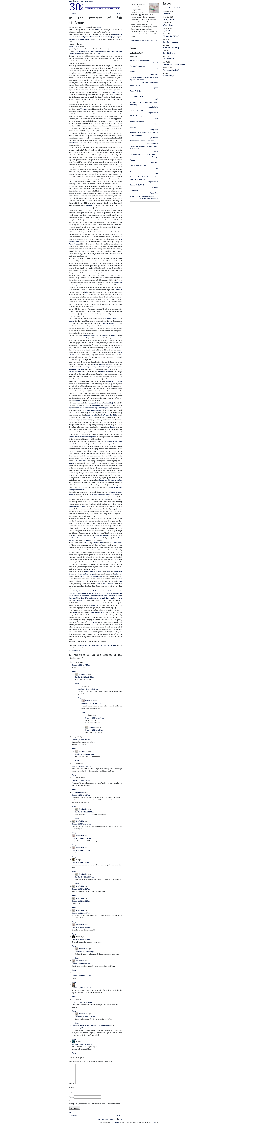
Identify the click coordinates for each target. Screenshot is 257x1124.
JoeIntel (71, 321)
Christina (155, 151)
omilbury (155, 124)
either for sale (74, 596)
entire (120, 591)
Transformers (100, 51)
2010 (173, 7)
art (74, 535)
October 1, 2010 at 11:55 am (81, 766)
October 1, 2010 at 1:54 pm (81, 781)
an (116, 591)
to (101, 323)
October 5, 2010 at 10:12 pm (81, 976)
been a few (103, 480)
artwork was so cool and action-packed (82, 437)
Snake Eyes (115, 92)
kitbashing (96, 405)
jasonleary (154, 138)
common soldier (105, 372)
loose (86, 335)
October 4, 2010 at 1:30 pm (94, 730)
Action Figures (74, 46)
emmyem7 (154, 162)
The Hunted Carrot (136, 110)
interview (72, 540)
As (69, 591)
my (90, 591)
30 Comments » (74, 650)
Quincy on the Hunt (137, 121)
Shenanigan (134, 190)
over (108, 494)
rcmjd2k (155, 187)
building (86, 405)
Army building (90, 367)
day (77, 591)
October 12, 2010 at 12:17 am (82, 1002)
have (119, 596)
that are (119, 593)
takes (100, 591)
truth (99, 27)
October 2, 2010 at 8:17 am (81, 889)
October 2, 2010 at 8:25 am (81, 901)
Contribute (113, 1119)
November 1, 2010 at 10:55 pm (82, 1044)
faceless (71, 372)
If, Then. (166, 31)
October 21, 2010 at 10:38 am (85, 1017)
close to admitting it (105, 37)
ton (85, 543)
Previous (74, 13)
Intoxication (168, 59)
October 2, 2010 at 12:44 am (81, 824)
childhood (92, 598)
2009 (178, 7)
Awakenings (168, 75)
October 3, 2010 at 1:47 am (81, 913)
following (94, 612)
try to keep (118, 598)
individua (78, 372)
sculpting (97, 410)
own (92, 410)
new (99, 408)
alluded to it (73, 37)
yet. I (115, 596)
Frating (132, 160)
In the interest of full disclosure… (142, 196)
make (87, 408)
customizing (108, 403)
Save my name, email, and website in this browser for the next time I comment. (95, 1104)
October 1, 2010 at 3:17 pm (81, 795)
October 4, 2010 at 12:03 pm (94, 718)
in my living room (106, 598)
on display (109, 596)
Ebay (87, 292)
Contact (105, 1119)
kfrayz (156, 88)
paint (107, 408)
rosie (156, 99)
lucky (87, 571)
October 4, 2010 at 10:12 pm (84, 952)
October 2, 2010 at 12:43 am (84, 812)
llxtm (156, 174)
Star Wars (79, 51)
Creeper (132, 72)
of (71, 591)
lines (79, 54)
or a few (83, 596)
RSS (99, 1119)
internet (119, 290)
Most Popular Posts (99, 645)
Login (120, 1119)
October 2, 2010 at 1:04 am (84, 754)
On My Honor (169, 19)
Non (82, 598)
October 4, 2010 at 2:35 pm (81, 927)
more (120, 51)
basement (94, 593)
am (97, 30)
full (109, 591)
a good (78, 593)
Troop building (104, 367)
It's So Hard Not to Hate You (140, 60)
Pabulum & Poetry (171, 47)
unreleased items (91, 538)
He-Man (91, 51)
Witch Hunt (112, 645)
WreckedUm (83, 674)
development (97, 576)
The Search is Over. (136, 97)
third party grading (115, 480)
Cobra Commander (75, 143)
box (83, 432)
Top (70, 1112)
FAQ (81, 1)
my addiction (93, 605)
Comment (72, 1083)
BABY (74, 612)
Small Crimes (169, 53)
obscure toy (73, 54)
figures (95, 335)
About (76, 1)
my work (101, 612)
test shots (117, 543)
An (157, 68)
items (106, 499)
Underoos (83, 109)
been (95, 494)
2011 (168, 7)
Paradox (166, 14)
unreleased (118, 571)
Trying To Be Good (136, 91)
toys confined (76, 600)
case (74, 598)
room (113, 591)
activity (96, 403)
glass (70, 598)
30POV (152, 1122)
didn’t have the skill (108, 415)
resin (120, 581)
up (104, 591)
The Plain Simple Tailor (150, 82)
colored (95, 543)
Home (71, 1)
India (83, 506)
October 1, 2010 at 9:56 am (81, 740)
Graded (71, 463)
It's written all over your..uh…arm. (142, 141)
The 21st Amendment (137, 66)
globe (115, 494)
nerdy (91, 403)
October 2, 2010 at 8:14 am (84, 877)
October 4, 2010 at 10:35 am (91, 703)
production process (102, 535)
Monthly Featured (84, 645)
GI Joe (85, 51)
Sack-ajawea (80, 792)
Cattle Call (133, 127)
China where (96, 497)
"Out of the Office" (171, 36)
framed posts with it (86, 37)
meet (117, 538)
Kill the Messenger (136, 116)
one (106, 591)
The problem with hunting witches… (143, 154)
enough (92, 571)
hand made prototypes (87, 574)
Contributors (88, 1)
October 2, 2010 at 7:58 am (81, 862)
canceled (119, 579)
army (94, 364)
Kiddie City (91, 205)
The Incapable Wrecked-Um (148, 199)
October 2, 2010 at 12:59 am (81, 838)
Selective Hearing (170, 42)
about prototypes (75, 538)
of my (89, 593)
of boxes (107, 593)
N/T (131, 171)
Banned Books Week (137, 185)
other (116, 51)
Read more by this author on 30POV (144, 40)
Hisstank (115, 319)
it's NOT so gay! (135, 85)
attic (70, 593)
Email (71, 1092)
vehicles (105, 335)
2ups (98, 584)
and (74, 593)
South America (74, 506)
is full (101, 593)
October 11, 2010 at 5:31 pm (81, 988)
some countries (74, 497)
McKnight (154, 157)
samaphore (154, 74)
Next (118, 13)
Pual (156, 118)
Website (71, 1097)
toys (97, 598)
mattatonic (154, 63)
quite (116, 574)
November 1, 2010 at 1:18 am (82, 1028)
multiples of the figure (114, 381)
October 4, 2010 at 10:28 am (88, 689)
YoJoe (109, 319)
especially (80, 369)
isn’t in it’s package (81, 338)
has (92, 494)
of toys (113, 593)
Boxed (112, 427)
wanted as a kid (92, 415)
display (101, 364)
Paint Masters (108, 584)
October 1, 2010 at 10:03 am (84, 677)
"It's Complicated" (171, 70)
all (105, 494)
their (88, 410)
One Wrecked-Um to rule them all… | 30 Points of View (91, 1025)
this (73, 591)
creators (87, 540)
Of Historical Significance (174, 64)
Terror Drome (74, 244)
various (111, 51)
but (70, 369)
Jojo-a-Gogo (154, 193)
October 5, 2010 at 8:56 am (81, 964)
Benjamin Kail (153, 113)
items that (90, 596)
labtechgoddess (152, 143)
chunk (84, 593)
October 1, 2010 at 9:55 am (81, 665)
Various (106, 323)
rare (108, 571)
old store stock (81, 461)
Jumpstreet (154, 129)
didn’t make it (99, 596)
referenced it (117, 34)
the (111, 494)
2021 (164, 7)
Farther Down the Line (138, 166)
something (93, 408)
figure (77, 400)
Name (71, 1088)
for (91, 576)
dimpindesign (153, 107)
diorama (109, 364)
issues (111, 323)
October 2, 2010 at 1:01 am (81, 850)
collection (94, 591)
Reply (74, 671)
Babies (95, 622)
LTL (157, 93)
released (101, 494)
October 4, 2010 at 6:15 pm (81, 940)
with (103, 408)
